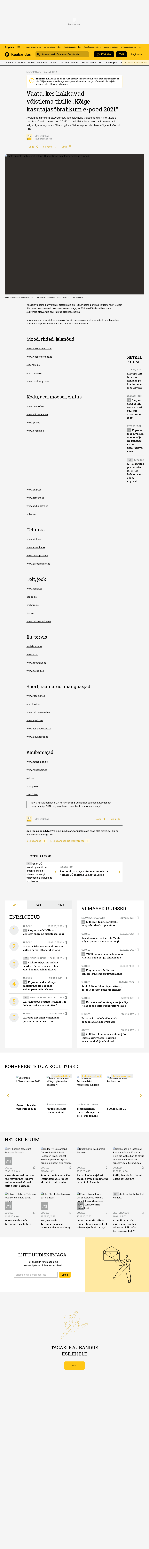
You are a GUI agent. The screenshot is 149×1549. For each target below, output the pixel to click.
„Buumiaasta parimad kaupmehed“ (94, 304)
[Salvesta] (66, 926)
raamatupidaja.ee (111, 47)
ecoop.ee (31, 596)
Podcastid (42, 62)
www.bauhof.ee (35, 406)
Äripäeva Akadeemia (57, 1104)
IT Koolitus (113, 1104)
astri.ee (30, 778)
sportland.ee (33, 704)
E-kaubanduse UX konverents (67, 840)
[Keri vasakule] (55, 872)
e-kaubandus (33, 840)
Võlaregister (111, 62)
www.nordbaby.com (37, 381)
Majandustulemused (93, 918)
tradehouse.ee (34, 646)
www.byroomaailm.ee (38, 563)
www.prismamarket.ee (38, 621)
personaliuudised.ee (53, 47)
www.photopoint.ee (37, 555)
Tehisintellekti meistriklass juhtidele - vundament (88, 1112)
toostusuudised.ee (92, 47)
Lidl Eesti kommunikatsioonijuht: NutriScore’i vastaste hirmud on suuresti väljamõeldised (104, 1038)
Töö (101, 62)
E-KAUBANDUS (33, 72)
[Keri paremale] (120, 872)
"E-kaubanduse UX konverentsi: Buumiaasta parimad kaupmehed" (74, 802)
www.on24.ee (33, 489)
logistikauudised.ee (72, 47)
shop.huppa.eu (34, 373)
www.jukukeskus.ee (37, 736)
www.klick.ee (33, 539)
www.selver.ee (34, 588)
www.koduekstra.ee (37, 506)
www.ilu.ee (32, 654)
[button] (36, 1275)
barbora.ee (32, 605)
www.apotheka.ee (36, 662)
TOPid (31, 62)
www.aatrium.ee (35, 497)
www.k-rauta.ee (35, 430)
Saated (85, 1030)
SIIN (48, 806)
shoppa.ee (32, 786)
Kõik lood (20, 62)
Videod (53, 62)
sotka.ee (31, 514)
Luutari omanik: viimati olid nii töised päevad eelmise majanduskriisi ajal (92, 1224)
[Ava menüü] (19, 47)
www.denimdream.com (39, 348)
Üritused (64, 62)
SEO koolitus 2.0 (116, 1108)
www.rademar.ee (35, 695)
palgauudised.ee (128, 47)
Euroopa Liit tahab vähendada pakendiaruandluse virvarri (135, 380)
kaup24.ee (32, 794)
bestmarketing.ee (33, 47)
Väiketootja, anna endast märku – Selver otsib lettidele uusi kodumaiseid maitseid (40, 966)
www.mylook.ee (35, 670)
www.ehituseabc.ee (37, 414)
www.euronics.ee (35, 547)
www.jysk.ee (33, 422)
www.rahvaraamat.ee (38, 712)
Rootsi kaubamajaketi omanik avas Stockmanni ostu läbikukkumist (92, 1179)
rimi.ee (30, 613)
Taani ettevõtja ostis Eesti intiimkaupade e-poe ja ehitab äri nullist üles (56, 1179)
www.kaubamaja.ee (37, 761)
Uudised (27, 926)
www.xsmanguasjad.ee (38, 728)
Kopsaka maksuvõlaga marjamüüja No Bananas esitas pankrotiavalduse (135, 441)
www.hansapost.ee (36, 769)
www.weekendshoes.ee (39, 356)
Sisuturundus (89, 62)
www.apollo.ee (34, 720)
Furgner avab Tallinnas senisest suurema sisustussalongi (56, 1224)
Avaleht (9, 62)
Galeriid (75, 62)
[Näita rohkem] (140, 47)
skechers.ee (33, 364)
